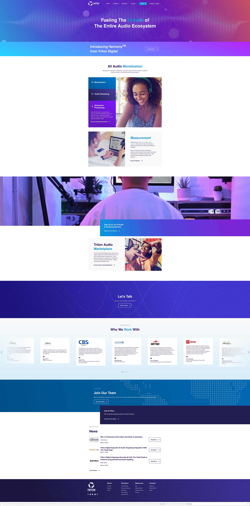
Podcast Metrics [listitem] (124, 492)
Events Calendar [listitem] (152, 488)
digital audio (142, 142)
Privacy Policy (189, 503)
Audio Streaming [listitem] (124, 486)
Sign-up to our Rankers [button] (110, 231)
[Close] (247, 503)
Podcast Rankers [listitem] (138, 488)
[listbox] (108, 3)
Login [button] (142, 3)
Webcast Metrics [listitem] (124, 494)
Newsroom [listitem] (109, 488)
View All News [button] (93, 470)
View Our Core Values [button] (110, 419)
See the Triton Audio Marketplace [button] (103, 265)
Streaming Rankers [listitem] (139, 490)
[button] (1, 352)
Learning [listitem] (137, 492)
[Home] (94, 3)
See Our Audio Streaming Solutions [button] (100, 109)
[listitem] (88, 495)
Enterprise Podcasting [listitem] (125, 488)
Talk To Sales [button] (124, 305)
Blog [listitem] (136, 486)
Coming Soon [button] (151, 49)
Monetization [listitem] (123, 490)
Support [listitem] (151, 490)
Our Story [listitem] (109, 486)
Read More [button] (154, 440)
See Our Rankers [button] (135, 161)
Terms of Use (162, 503)
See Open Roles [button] (100, 402)
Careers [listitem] (108, 490)
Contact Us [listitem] (151, 486)
